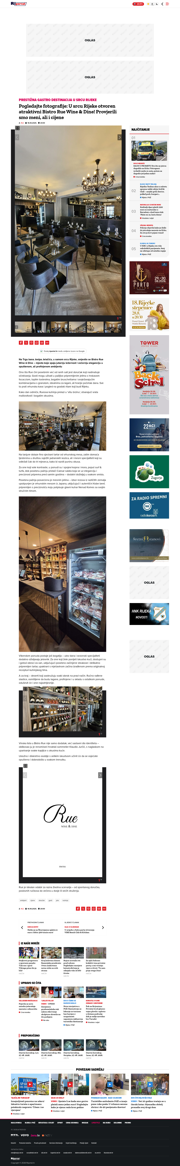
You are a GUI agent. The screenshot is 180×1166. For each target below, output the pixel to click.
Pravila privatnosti (40, 1143)
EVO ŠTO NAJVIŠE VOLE (141, 1097)
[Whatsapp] (37, 343)
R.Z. (22, 123)
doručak (42, 900)
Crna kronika (25, 1012)
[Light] (148, 4)
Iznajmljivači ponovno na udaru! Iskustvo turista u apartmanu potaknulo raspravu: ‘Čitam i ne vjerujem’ (27, 1106)
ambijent (23, 900)
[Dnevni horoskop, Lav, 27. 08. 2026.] (29, 1045)
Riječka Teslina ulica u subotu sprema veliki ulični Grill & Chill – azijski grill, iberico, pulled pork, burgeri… (153, 190)
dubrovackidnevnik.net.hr (83, 1152)
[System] (152, 4)
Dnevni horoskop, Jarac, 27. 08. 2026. (94, 1053)
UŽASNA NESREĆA (146, 225)
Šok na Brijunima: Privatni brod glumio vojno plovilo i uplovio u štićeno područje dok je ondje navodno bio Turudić (95, 1012)
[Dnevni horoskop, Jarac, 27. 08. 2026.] (96, 1045)
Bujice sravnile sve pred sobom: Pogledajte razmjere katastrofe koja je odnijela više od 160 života (73, 966)
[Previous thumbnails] (16, 327)
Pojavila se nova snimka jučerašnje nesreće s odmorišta (28, 1006)
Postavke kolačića (25, 1143)
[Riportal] (19, 4)
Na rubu (46, 1020)
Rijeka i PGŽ (70, 1025)
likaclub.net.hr (108, 1152)
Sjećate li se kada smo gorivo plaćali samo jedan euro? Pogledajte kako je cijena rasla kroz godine (69, 1104)
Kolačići (13, 1143)
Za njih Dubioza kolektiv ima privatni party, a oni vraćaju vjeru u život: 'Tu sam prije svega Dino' (95, 965)
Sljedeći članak (102, 927)
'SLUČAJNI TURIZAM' (20, 1097)
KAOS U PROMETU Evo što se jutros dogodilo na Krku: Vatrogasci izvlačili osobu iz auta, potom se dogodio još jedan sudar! (149, 170)
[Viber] (31, 343)
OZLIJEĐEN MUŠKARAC (28, 1000)
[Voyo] (25, 1135)
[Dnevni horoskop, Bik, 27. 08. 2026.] (51, 1045)
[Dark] (157, 4)
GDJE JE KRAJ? (57, 1097)
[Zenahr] (35, 1135)
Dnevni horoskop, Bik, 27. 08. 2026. (51, 1053)
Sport (60, 1122)
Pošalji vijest (84, 1143)
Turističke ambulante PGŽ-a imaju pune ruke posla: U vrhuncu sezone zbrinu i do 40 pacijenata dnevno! (109, 1104)
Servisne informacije (56, 1143)
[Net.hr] (15, 1135)
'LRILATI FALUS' (47, 1000)
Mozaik (85, 1122)
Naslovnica (16, 1122)
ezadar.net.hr (67, 1152)
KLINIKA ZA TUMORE (147, 243)
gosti (50, 900)
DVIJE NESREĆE (139, 163)
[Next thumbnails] (120, 327)
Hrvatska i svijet (93, 1022)
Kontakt (94, 1143)
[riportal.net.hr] (15, 1158)
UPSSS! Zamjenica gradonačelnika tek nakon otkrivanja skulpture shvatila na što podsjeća (50, 1010)
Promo (128, 1122)
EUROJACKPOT (33, 927)
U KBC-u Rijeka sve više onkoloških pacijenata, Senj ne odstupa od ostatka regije (153, 248)
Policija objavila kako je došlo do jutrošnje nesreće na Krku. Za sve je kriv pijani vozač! (153, 230)
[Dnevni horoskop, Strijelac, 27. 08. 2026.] (74, 1045)
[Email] (42, 343)
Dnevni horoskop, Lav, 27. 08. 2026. (29, 1053)
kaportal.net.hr (55, 1152)
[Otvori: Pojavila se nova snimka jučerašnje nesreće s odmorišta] (29, 992)
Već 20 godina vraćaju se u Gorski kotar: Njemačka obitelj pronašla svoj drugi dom (148, 1104)
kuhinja (65, 900)
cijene (32, 900)
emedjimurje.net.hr (17, 1152)
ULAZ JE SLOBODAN (72, 927)
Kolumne (118, 1122)
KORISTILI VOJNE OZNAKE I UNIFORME (94, 1002)
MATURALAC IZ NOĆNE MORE (150, 204)
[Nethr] (47, 1135)
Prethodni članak (22, 927)
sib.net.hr (44, 1152)
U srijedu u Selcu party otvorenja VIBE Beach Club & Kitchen (79, 931)
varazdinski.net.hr (32, 1152)
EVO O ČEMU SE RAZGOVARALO (70, 1002)
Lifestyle (96, 1122)
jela (57, 900)
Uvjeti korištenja (71, 1143)
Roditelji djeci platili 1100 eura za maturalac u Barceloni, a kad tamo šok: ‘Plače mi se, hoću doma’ (152, 211)
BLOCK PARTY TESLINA (148, 184)
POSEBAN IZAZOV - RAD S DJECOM (106, 1097)
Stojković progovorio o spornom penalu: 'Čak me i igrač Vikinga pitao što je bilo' (28, 965)
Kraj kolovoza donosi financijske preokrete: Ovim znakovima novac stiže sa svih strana (51, 965)
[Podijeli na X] (26, 343)
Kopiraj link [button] (47, 343)
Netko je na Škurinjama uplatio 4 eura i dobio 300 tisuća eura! (42, 931)
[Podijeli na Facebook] (21, 343)
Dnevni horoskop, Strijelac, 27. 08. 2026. (73, 1053)
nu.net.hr (98, 1152)
